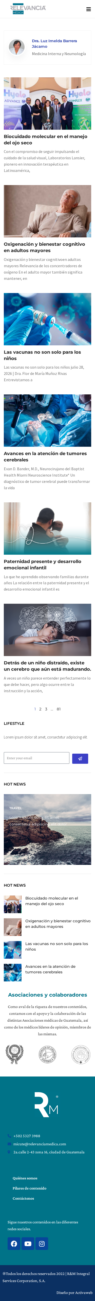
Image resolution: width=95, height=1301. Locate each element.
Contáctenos (23, 1198)
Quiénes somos (25, 1178)
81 (59, 709)
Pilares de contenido (29, 1188)
